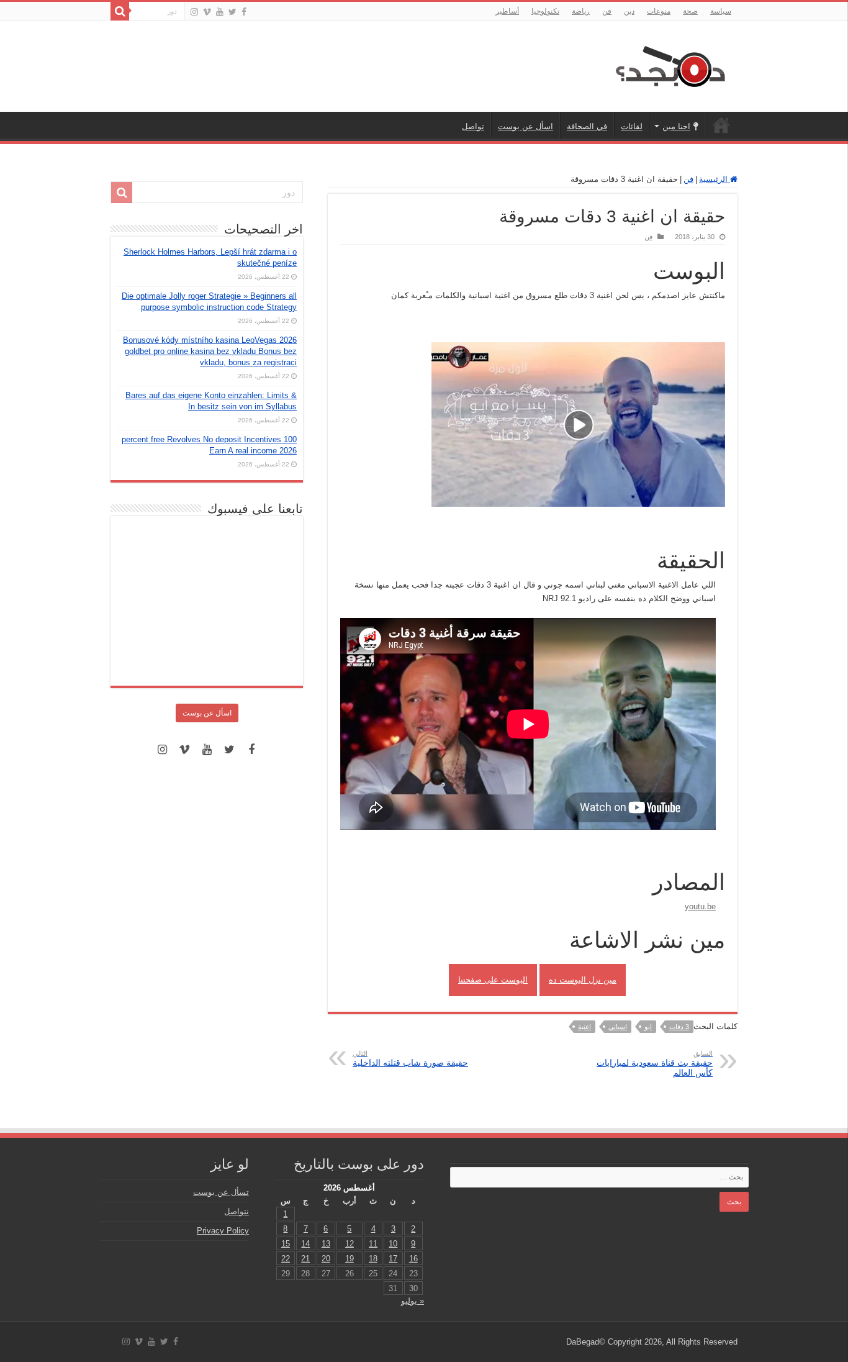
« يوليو (412, 1300)
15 (285, 1243)
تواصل (473, 126)
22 (285, 1258)
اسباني (617, 1026)
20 (326, 1258)
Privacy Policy (223, 1230)
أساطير (507, 11)
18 (373, 1258)
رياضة (581, 11)
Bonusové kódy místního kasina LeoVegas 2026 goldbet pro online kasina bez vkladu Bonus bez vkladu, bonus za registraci (210, 351)
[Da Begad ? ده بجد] (669, 64)
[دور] (120, 11)
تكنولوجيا (545, 11)
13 (326, 1243)
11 (373, 1243)
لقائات (632, 126)
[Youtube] (220, 11)
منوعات (658, 11)
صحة (690, 11)
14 (305, 1243)
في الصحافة (587, 126)
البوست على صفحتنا (493, 979)
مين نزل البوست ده (582, 979)
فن (606, 11)
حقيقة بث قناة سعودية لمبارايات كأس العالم (655, 1064)
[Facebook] (244, 11)
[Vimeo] (207, 11)
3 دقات (679, 1026)
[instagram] (194, 11)
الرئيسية (721, 125)
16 (413, 1258)
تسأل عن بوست (221, 1192)
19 (349, 1258)
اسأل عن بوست (525, 126)
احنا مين (676, 126)
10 (393, 1243)
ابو (648, 1026)
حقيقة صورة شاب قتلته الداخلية (410, 1059)
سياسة (720, 11)
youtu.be (700, 906)
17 (393, 1258)
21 (305, 1258)
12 (349, 1243)
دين (629, 11)
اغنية (584, 1026)
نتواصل (236, 1211)
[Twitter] (232, 11)
